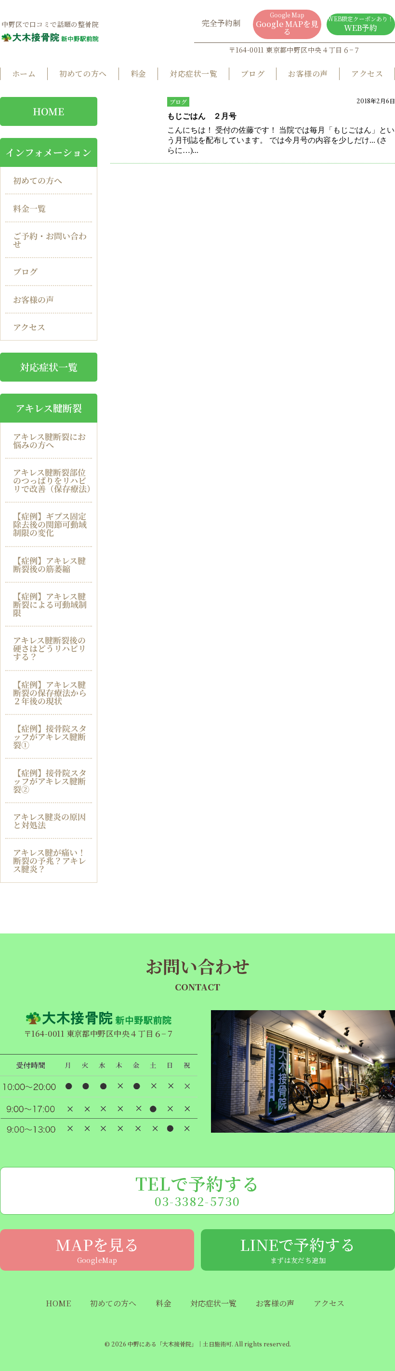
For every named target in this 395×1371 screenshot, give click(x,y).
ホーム (24, 73)
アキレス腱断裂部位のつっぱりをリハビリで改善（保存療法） (52, 480)
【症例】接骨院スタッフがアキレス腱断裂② (50, 780)
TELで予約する (197, 1190)
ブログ (252, 73)
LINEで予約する (298, 1249)
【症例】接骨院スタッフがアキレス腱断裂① (50, 736)
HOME (48, 111)
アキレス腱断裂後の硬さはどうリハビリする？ (49, 648)
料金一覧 (29, 208)
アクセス (367, 73)
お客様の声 (308, 73)
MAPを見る (97, 1249)
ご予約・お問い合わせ (50, 240)
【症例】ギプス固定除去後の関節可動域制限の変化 (50, 524)
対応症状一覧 (193, 73)
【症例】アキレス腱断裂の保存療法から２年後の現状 (50, 692)
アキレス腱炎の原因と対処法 (49, 820)
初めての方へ (83, 73)
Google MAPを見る (287, 24)
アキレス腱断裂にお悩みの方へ (49, 440)
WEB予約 (361, 23)
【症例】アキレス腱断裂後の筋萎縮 (49, 564)
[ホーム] (50, 37)
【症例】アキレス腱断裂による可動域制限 (50, 604)
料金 (138, 73)
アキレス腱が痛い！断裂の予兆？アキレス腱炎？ (49, 860)
